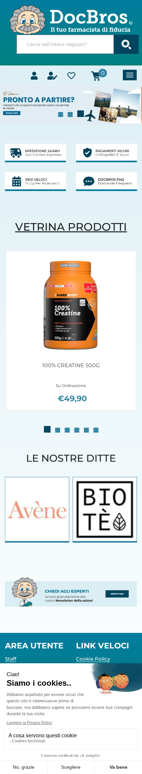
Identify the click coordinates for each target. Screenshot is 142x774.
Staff (10, 659)
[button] (60, 114)
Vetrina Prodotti (71, 226)
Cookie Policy (93, 659)
